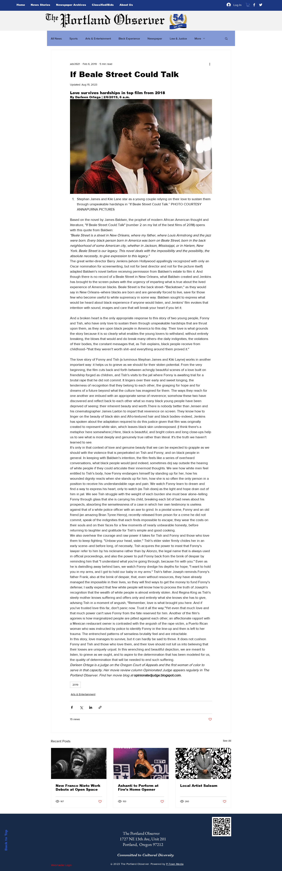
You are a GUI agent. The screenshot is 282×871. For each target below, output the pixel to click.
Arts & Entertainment (98, 38)
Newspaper (155, 38)
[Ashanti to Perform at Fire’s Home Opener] (141, 763)
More (198, 38)
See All (227, 740)
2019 (75, 684)
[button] (248, 5)
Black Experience (129, 38)
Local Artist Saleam (198, 786)
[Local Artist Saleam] (203, 763)
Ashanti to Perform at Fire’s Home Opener (138, 787)
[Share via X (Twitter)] (81, 707)
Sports (73, 38)
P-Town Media (174, 863)
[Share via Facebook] (72, 707)
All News (56, 38)
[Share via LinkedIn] (90, 707)
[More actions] (209, 64)
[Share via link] (100, 707)
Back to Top (6, 840)
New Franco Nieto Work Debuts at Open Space (78, 787)
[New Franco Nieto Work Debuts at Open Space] (78, 763)
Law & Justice (178, 38)
